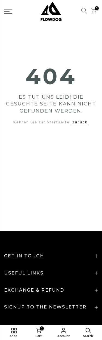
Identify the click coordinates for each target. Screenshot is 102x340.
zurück (80, 122)
